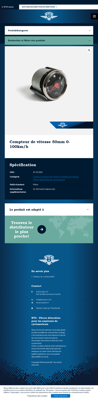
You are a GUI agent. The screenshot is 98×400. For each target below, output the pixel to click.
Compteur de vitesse (49, 177)
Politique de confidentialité (43, 277)
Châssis (36, 177)
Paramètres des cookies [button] (37, 396)
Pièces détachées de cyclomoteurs (49, 180)
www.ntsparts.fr (42, 303)
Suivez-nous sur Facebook (48, 308)
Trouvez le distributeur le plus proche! (22, 229)
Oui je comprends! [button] (60, 396)
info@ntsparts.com (44, 300)
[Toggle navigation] (94, 16)
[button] (89, 50)
